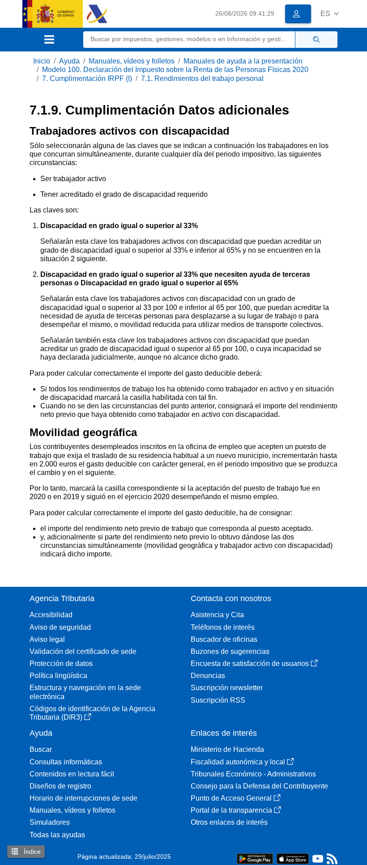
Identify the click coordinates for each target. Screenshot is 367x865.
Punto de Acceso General (231, 798)
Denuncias (208, 675)
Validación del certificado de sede (83, 651)
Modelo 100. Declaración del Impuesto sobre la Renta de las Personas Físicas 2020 (175, 69)
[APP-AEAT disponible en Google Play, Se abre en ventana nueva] (255, 858)
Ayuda (69, 61)
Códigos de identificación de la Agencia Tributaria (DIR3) (92, 713)
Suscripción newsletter (227, 687)
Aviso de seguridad (60, 627)
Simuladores (50, 822)
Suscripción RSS (218, 700)
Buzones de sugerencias (230, 651)
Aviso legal (47, 639)
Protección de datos (61, 663)
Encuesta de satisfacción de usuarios (250, 663)
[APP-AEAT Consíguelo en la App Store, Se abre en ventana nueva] (293, 858)
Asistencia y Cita (217, 615)
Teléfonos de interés (223, 627)
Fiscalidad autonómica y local (238, 762)
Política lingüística (58, 675)
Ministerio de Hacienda (227, 749)
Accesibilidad (51, 615)
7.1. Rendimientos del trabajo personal (202, 78)
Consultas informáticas (66, 762)
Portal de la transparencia (231, 810)
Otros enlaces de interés (229, 822)
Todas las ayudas (57, 835)
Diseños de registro (60, 786)
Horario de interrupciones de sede (83, 798)
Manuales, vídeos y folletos (132, 61)
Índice (31, 851)
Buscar (41, 749)
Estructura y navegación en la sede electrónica (85, 692)
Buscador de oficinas (224, 639)
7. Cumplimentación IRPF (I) (87, 78)
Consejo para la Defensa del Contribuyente (259, 786)
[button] (330, 14)
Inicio (41, 61)
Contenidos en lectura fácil (72, 774)
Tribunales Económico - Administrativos (253, 774)
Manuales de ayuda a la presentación (243, 61)
